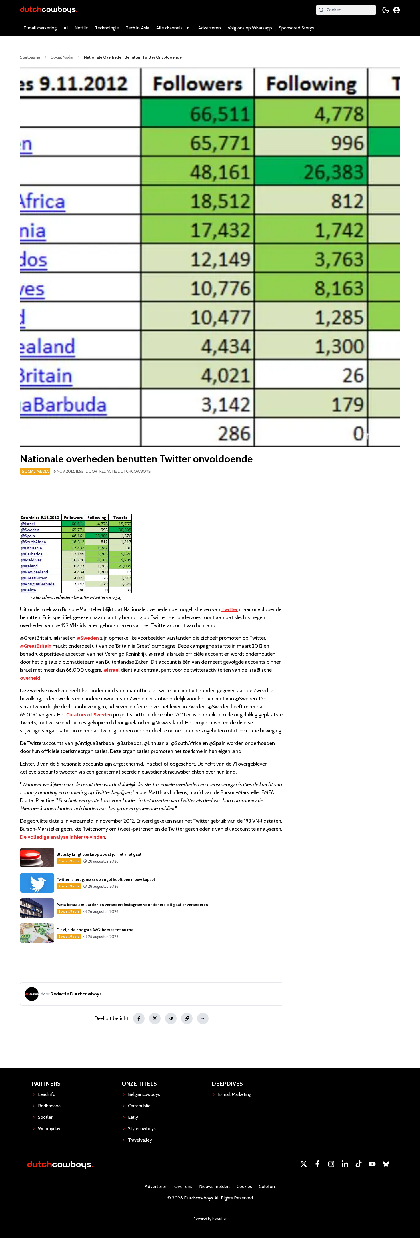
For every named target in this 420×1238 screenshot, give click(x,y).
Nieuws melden (214, 1186)
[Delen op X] (155, 1018)
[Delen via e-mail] (203, 1018)
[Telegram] (171, 1018)
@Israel (111, 670)
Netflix (81, 28)
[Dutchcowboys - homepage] (48, 10)
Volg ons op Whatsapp (250, 28)
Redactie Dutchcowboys (125, 471)
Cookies (244, 1186)
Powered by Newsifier (210, 1218)
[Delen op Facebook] (139, 1018)
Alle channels (169, 28)
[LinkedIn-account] (344, 1163)
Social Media (35, 471)
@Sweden (88, 638)
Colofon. (267, 1186)
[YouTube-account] (372, 1163)
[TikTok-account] (358, 1163)
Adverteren (209, 28)
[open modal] (396, 10)
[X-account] (303, 1163)
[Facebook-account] (317, 1163)
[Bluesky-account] (386, 1163)
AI (65, 28)
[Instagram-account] (331, 1163)
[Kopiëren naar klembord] (187, 1018)
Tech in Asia (137, 28)
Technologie (107, 28)
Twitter (229, 609)
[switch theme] (386, 10)
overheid (30, 678)
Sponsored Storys (296, 28)
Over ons (183, 1186)
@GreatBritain (35, 646)
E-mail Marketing (40, 28)
